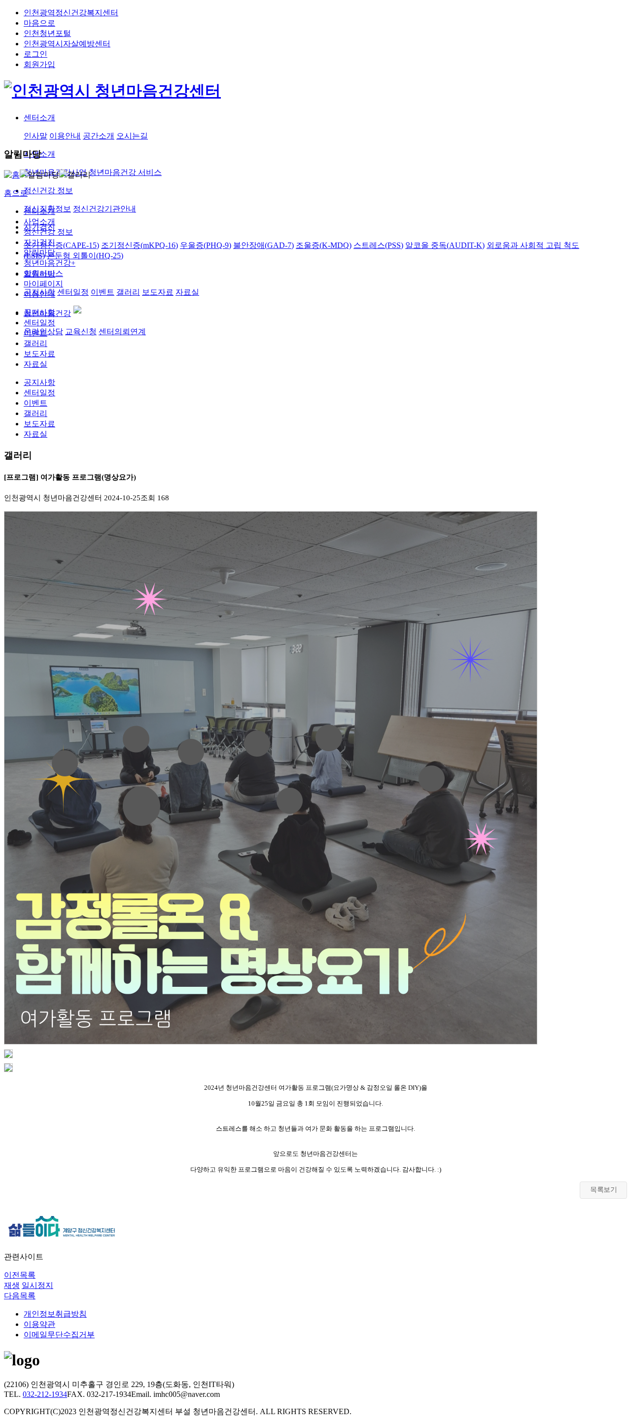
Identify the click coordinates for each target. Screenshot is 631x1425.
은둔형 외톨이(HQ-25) (85, 255)
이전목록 (19, 1275)
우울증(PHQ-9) (205, 245)
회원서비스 (43, 273)
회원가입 (39, 64)
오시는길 (132, 136)
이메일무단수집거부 (59, 1334)
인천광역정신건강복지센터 (71, 12)
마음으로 (39, 23)
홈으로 (16, 193)
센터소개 (39, 211)
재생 (12, 1285)
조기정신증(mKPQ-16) (139, 245)
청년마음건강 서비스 (125, 172)
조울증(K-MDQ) (323, 245)
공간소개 (98, 136)
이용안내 (65, 136)
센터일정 (73, 292)
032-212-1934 (45, 1394)
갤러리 (128, 292)
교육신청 (81, 331)
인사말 (35, 136)
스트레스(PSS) (378, 245)
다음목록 (19, 1295)
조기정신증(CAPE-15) (61, 245)
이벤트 (102, 292)
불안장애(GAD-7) (263, 245)
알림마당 (39, 252)
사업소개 (39, 221)
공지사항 (39, 312)
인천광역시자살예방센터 (67, 43)
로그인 (35, 54)
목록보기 (603, 1189)
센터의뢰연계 (122, 331)
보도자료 (158, 292)
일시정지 (37, 1285)
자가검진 (39, 242)
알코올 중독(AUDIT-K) (445, 245)
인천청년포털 (47, 33)
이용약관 (39, 1324)
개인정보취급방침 (55, 1314)
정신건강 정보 (48, 232)
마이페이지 (43, 283)
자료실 (187, 292)
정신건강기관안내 (104, 209)
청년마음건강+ (49, 263)
